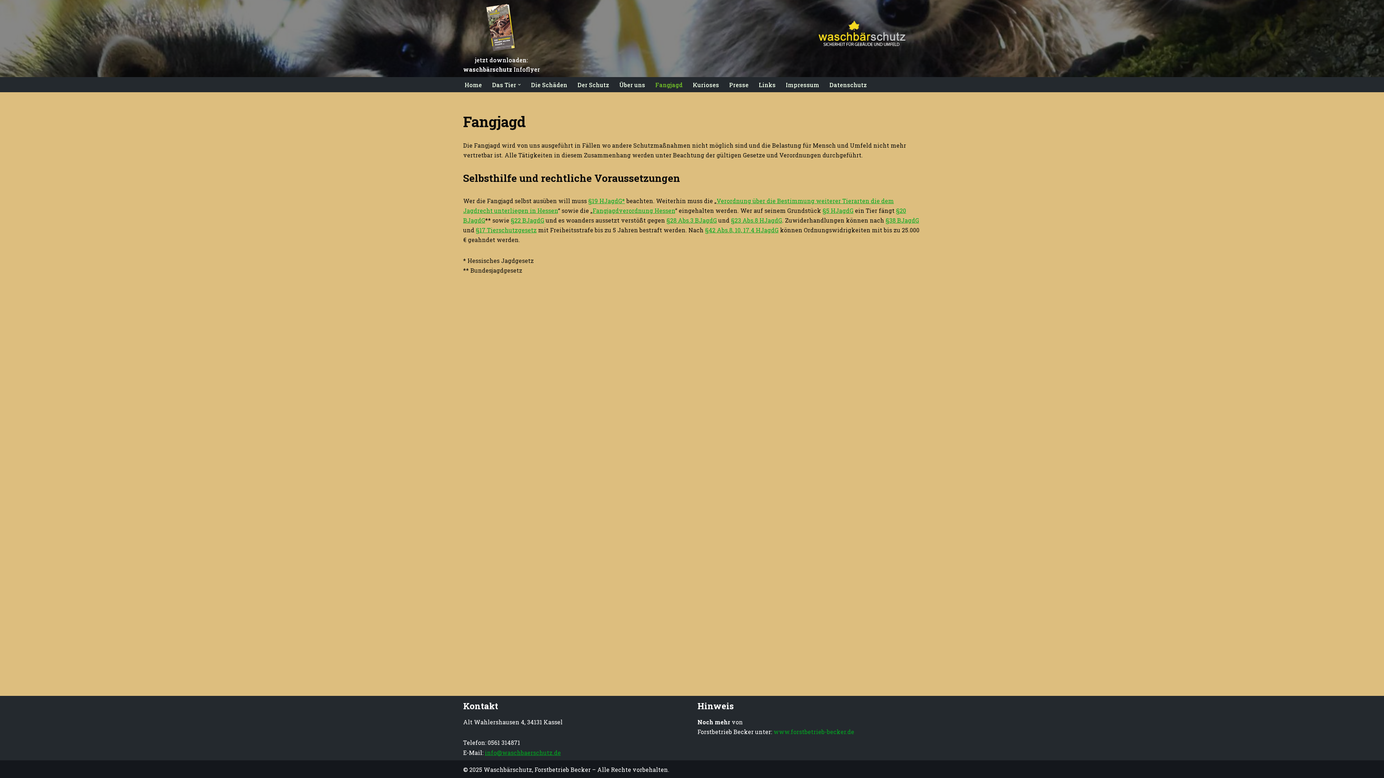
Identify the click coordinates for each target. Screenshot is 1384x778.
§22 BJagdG (527, 220)
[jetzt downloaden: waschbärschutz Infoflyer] (502, 51)
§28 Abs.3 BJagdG (691, 220)
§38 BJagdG (902, 220)
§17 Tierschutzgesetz (506, 230)
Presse (739, 85)
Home (473, 85)
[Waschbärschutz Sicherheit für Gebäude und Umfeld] (858, 38)
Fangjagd (669, 85)
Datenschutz (848, 85)
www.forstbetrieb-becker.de (813, 731)
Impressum (802, 85)
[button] (519, 84)
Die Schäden (549, 85)
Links (767, 85)
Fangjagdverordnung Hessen (634, 210)
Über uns (632, 85)
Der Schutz (593, 85)
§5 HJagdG (837, 210)
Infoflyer (501, 69)
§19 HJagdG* (606, 201)
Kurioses (706, 85)
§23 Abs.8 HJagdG (756, 220)
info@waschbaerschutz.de (523, 752)
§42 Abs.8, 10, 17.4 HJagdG (741, 230)
